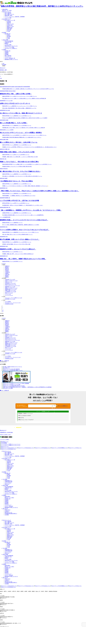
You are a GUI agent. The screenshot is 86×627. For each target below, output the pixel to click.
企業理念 (6, 53)
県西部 (28, 86)
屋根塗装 (9, 22)
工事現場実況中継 (8, 481)
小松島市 (16, 86)
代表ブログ (7, 484)
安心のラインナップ (6, 11)
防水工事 (9, 30)
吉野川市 (22, 86)
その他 (8, 31)
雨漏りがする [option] (21, 417)
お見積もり (7, 511)
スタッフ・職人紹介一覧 (10, 58)
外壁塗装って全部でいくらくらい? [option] (25, 413)
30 (2, 310)
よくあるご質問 (8, 44)
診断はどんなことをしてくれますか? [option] (26, 419)
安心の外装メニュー (6, 19)
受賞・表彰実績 (8, 55)
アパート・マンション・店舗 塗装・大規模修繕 (15, 16)
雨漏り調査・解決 (8, 15)
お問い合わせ (5, 508)
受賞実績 (6, 503)
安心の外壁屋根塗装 (9, 41)
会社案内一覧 (7, 50)
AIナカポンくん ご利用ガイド (11, 48)
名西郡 (12, 86)
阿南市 (7, 86)
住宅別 (8, 37)
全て (4, 263)
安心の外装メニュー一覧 (10, 20)
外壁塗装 (9, 21)
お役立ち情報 (5, 39)
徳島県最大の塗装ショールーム (11, 59)
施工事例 (4, 32)
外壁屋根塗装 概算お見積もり (11, 513)
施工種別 (9, 36)
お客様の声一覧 (8, 42)
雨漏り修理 (9, 28)
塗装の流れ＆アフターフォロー (11, 45)
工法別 (8, 38)
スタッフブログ (8, 482)
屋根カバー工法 (10, 26)
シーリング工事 (8, 17)
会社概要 (6, 54)
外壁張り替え (10, 25)
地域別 (8, 34)
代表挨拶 (6, 52)
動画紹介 (6, 43)
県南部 (25, 86)
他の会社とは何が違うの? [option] (23, 421)
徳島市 (1, 86)
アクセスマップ (8, 56)
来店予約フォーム (8, 512)
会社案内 (4, 49)
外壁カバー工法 (10, 23)
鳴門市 (9, 86)
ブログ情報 (4, 479)
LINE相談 (7, 514)
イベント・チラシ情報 (9, 47)
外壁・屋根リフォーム (9, 14)
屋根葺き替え (10, 27)
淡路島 (19, 86)
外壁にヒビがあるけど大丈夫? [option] (24, 415)
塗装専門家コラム (8, 480)
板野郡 (4, 86)
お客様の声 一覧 (8, 487)
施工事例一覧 (7, 33)
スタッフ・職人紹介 (9, 506)
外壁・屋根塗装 (8, 12)
